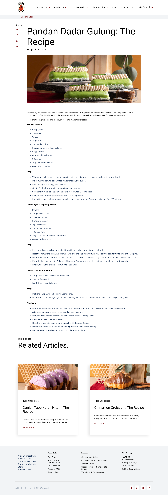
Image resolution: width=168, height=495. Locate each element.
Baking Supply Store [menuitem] (131, 469)
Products (59, 7)
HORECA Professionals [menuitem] (128, 458)
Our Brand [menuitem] (52, 457)
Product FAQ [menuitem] (54, 469)
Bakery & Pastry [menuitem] (129, 462)
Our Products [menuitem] (54, 466)
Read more (28, 427)
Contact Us (127, 7)
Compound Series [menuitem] (89, 457)
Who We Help (78, 7)
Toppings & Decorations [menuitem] (92, 472)
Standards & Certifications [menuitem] (54, 461)
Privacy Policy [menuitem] (54, 472)
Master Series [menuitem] (87, 464)
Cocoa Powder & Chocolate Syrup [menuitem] (94, 468)
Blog (114, 7)
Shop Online (99, 7)
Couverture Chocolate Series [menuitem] (94, 460)
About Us (42, 7)
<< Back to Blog (25, 17)
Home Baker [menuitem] (127, 466)
